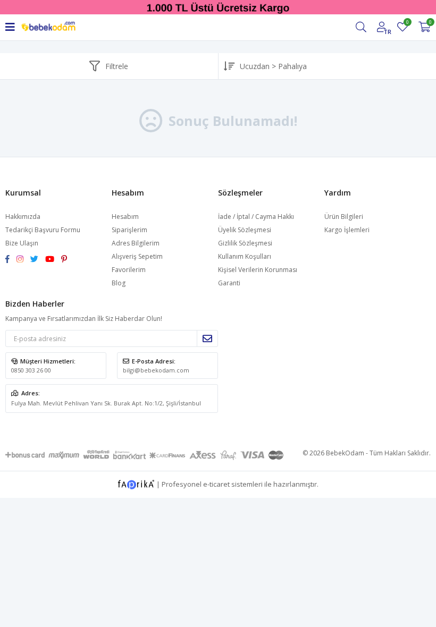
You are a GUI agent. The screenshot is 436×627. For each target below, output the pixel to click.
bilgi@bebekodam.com (156, 370)
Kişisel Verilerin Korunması (257, 269)
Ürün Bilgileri (343, 216)
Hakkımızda (22, 216)
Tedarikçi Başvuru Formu (42, 229)
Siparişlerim (129, 229)
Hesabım (125, 216)
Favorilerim (407, 24)
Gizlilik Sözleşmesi (245, 243)
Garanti (229, 282)
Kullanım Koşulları (244, 256)
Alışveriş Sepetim (137, 256)
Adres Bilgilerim (136, 243)
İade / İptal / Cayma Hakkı (256, 216)
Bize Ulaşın (21, 243)
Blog (118, 282)
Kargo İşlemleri (347, 229)
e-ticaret (216, 483)
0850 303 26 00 (31, 370)
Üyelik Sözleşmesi (244, 229)
